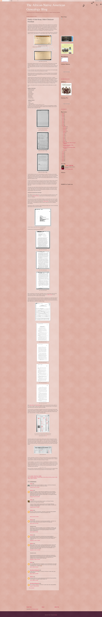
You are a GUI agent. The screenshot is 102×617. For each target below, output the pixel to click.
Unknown (31, 490)
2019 (63, 122)
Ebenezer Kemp (45, 201)
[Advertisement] (43, 598)
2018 (63, 124)
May (64, 137)
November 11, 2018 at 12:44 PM (35, 559)
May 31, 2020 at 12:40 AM (34, 573)
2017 (63, 125)
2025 (63, 113)
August (64, 132)
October (64, 129)
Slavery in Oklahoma (34, 478)
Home (43, 607)
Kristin (31, 483)
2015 (63, 153)
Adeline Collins (49, 294)
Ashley (31, 562)
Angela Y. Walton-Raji (69, 165)
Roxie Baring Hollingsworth (34, 570)
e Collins (32, 405)
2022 (63, 118)
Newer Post (29, 607)
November (64, 128)
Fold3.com (46, 130)
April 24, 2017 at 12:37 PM (34, 523)
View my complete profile (69, 169)
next (66, 61)
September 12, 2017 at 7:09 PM (35, 540)
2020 (63, 121)
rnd (64, 61)
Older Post (56, 607)
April (64, 138)
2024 (63, 115)
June (64, 135)
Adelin (30, 405)
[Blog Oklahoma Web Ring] (65, 59)
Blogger (56, 614)
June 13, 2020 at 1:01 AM (34, 580)
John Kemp (50, 477)
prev (63, 61)
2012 (63, 157)
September (65, 131)
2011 (63, 159)
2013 (63, 156)
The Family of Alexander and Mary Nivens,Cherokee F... (68, 145)
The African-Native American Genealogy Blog (46, 7)
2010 (63, 160)
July (63, 134)
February (64, 141)
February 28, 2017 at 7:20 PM (34, 507)
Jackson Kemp (45, 477)
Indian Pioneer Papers (35, 195)
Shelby (31, 499)
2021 (63, 119)
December (64, 126)
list (65, 61)
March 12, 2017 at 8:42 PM (34, 516)
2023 (63, 116)
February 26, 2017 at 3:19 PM (34, 487)
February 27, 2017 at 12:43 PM (35, 496)
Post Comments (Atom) (34, 609)
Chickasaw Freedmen (33, 477)
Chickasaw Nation (40, 477)
